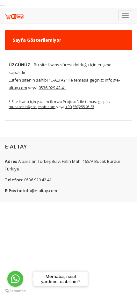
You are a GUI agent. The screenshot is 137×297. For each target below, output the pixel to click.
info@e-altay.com (40, 190)
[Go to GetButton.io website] (15, 291)
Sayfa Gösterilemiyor (37, 40)
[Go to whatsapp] (15, 279)
